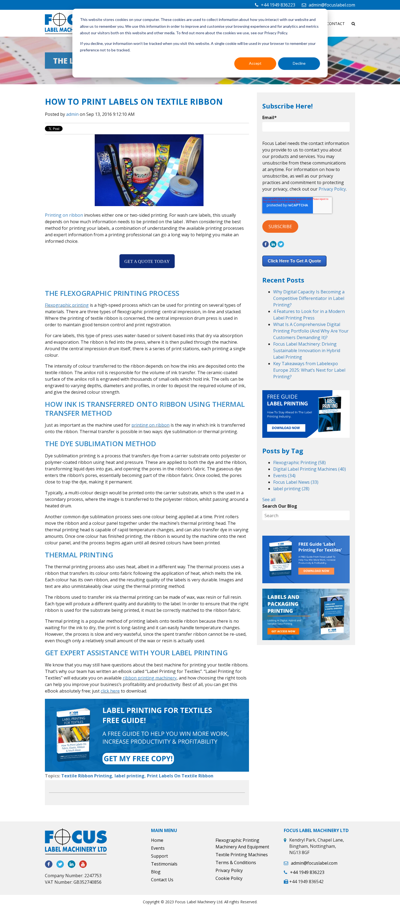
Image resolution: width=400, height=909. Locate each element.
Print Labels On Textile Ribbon (180, 776)
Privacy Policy (332, 189)
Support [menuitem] (159, 856)
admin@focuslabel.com (332, 5)
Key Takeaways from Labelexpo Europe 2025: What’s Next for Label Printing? (309, 370)
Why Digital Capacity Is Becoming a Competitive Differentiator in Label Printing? (308, 298)
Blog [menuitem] (156, 872)
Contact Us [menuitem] (162, 880)
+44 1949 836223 (278, 5)
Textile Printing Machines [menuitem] (242, 855)
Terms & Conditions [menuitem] (236, 862)
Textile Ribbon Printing (86, 776)
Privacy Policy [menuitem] (229, 870)
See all (268, 499)
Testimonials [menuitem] (164, 864)
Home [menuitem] (157, 840)
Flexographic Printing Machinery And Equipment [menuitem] (242, 843)
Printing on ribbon (64, 215)
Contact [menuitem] (336, 23)
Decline (299, 63)
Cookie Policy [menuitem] (229, 878)
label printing (129, 776)
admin (72, 114)
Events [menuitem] (158, 848)
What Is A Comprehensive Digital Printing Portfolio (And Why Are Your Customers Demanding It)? (311, 330)
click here (110, 691)
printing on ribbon (150, 425)
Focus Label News (295, 482)
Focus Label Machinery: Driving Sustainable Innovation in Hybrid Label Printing (306, 350)
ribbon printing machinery (150, 678)
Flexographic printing (67, 305)
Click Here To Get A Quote (294, 261)
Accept (255, 63)
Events (284, 476)
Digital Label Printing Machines (309, 469)
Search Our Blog (279, 506)
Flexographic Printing (299, 463)
